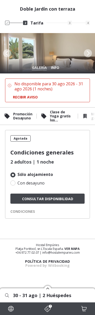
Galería (39, 67)
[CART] (84, 308)
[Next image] (88, 53)
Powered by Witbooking (47, 265)
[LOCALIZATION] (11, 308)
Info (55, 67)
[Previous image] (7, 53)
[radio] (47, 174)
